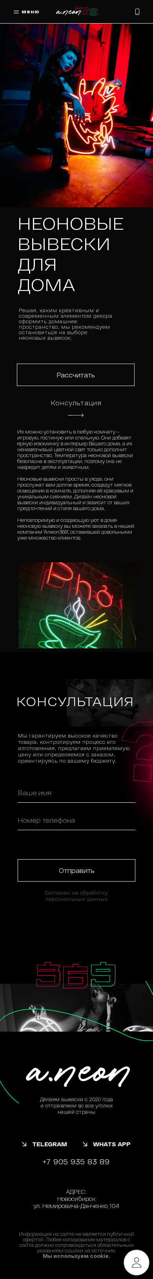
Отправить (77, 870)
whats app (112, 1144)
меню (31, 11)
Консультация (76, 402)
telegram (49, 1144)
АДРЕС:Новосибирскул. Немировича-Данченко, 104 (76, 1198)
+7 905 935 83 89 (76, 1161)
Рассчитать (75, 375)
